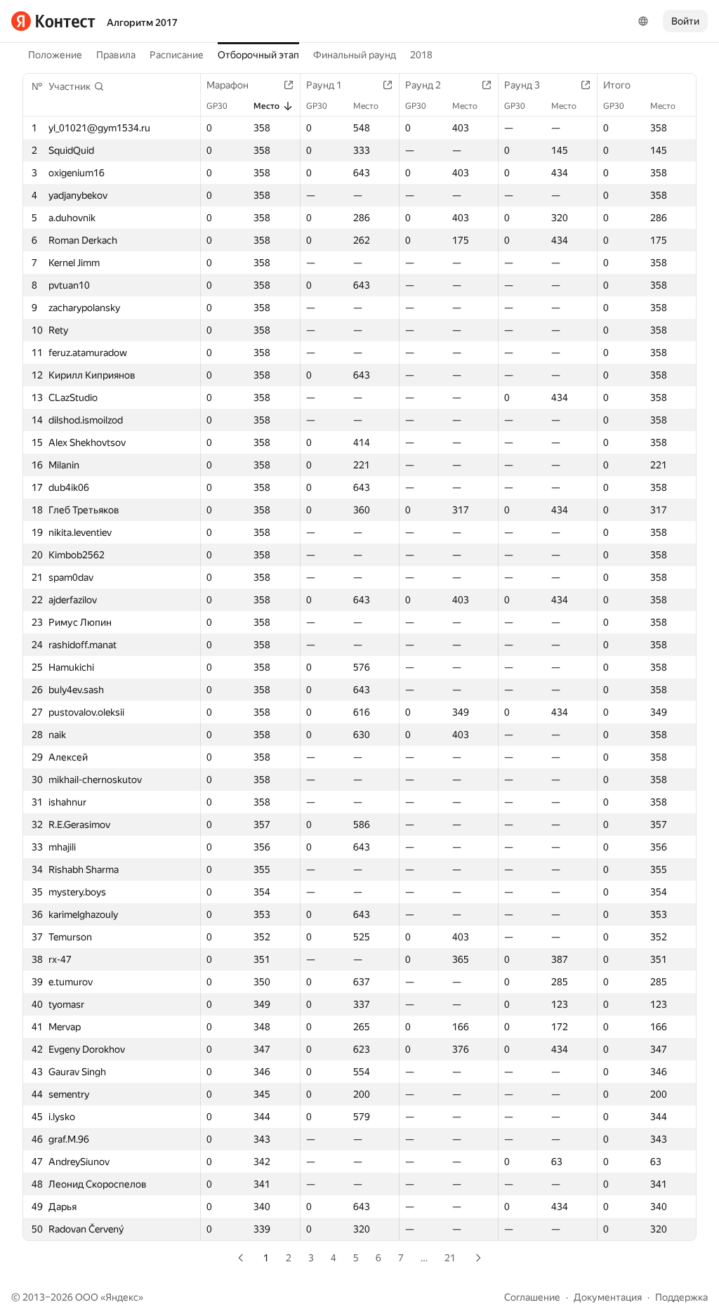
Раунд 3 (522, 85)
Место (266, 106)
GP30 (216, 106)
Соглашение (532, 1297)
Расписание (177, 54)
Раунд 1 (324, 85)
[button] (76, 86)
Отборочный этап (258, 54)
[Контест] (53, 21)
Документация (608, 1297)
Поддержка (681, 1297)
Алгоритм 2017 (142, 22)
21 (450, 1257)
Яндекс (121, 1297)
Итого (617, 85)
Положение (55, 54)
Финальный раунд (354, 54)
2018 (421, 54)
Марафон (227, 85)
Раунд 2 (423, 85)
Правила (116, 54)
